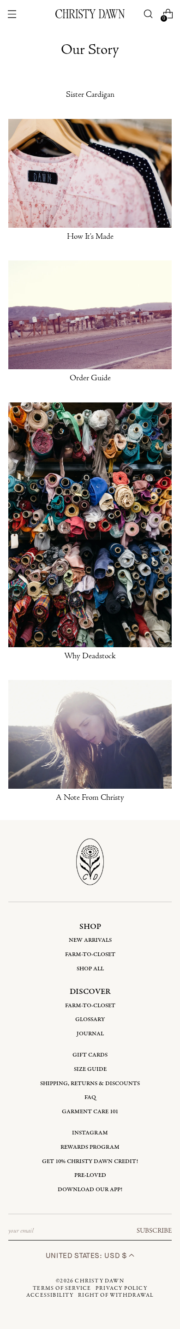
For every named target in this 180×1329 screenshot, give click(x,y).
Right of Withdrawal (116, 1295)
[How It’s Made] (90, 173)
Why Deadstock (90, 656)
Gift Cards (90, 1055)
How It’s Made (90, 237)
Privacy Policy (121, 1288)
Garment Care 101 (90, 1112)
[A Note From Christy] (90, 734)
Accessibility (50, 1295)
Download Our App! (90, 1189)
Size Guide (90, 1069)
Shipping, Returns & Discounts (90, 1083)
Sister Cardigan (90, 95)
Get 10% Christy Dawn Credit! (90, 1161)
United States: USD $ (87, 1255)
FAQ (90, 1097)
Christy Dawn (99, 1281)
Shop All (90, 969)
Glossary (90, 1019)
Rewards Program (90, 1147)
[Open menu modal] (11, 14)
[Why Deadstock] (90, 524)
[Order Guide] (90, 314)
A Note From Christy (90, 798)
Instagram (90, 1133)
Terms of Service (62, 1288)
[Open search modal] (148, 14)
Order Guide (90, 378)
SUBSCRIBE (154, 1230)
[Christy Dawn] (90, 13)
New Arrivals (90, 940)
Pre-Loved (90, 1175)
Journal (90, 1034)
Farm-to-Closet (90, 954)
